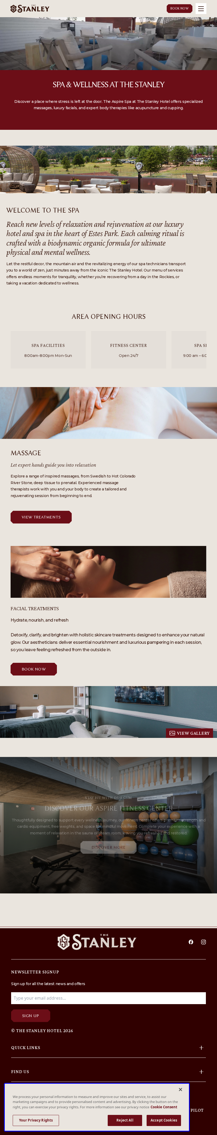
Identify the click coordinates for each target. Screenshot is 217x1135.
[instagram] (203, 942)
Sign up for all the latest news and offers (48, 983)
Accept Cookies (164, 1120)
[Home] (30, 8)
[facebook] (191, 942)
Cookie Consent (164, 1107)
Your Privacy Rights (36, 1120)
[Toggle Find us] (201, 1071)
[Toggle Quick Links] (201, 1047)
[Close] (180, 1089)
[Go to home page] (97, 942)
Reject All (124, 1120)
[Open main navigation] (201, 8)
